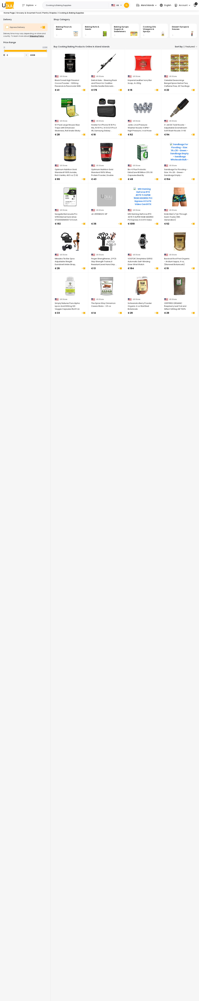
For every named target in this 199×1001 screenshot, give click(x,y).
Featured (190, 46)
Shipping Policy (37, 36)
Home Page (9, 12)
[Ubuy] (8, 5)
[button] (146, 5)
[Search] (126, 5)
